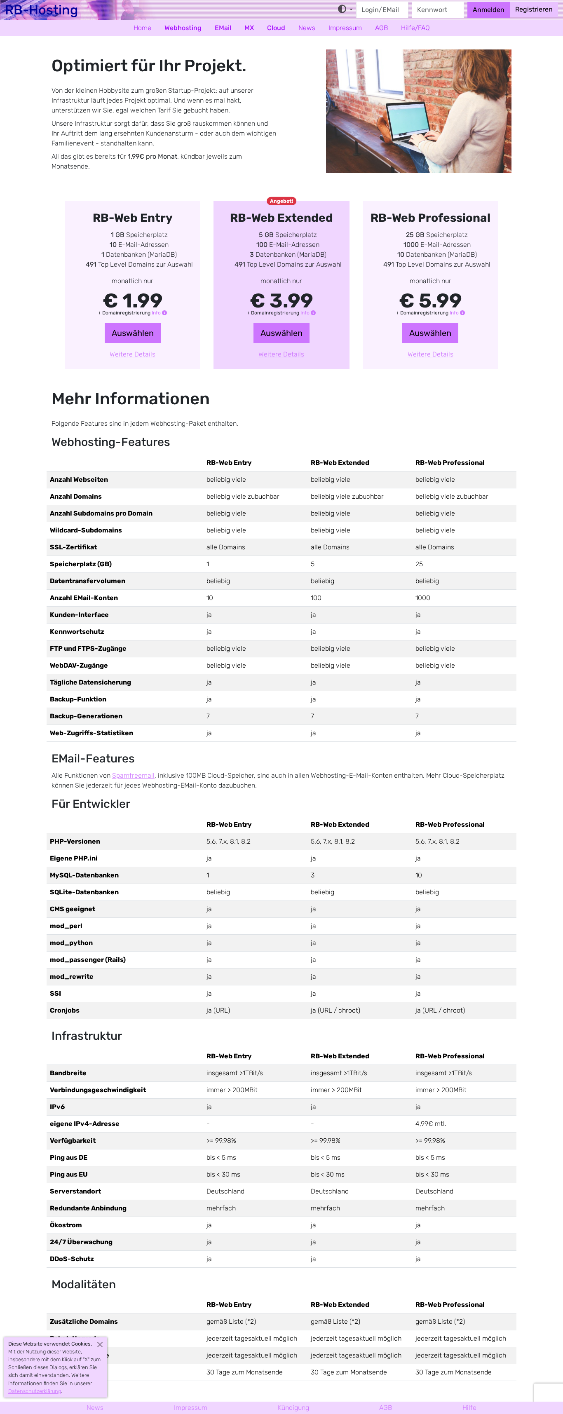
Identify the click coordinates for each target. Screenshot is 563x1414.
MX (249, 28)
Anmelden (488, 10)
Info (157, 313)
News (306, 28)
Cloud (276, 28)
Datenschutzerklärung (34, 1391)
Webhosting (183, 28)
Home (142, 28)
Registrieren (534, 9)
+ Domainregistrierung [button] (130, 313)
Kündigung (293, 1408)
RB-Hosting (41, 10)
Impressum (345, 28)
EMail (223, 28)
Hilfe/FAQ (415, 28)
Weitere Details (132, 354)
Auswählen (133, 333)
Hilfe (469, 1408)
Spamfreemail (133, 775)
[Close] (100, 1344)
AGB (381, 28)
